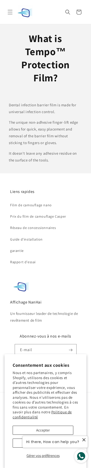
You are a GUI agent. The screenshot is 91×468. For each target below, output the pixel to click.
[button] (10, 12)
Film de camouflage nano (31, 205)
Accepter (43, 430)
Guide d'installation (26, 239)
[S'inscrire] (70, 350)
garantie (17, 250)
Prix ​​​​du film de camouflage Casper (38, 216)
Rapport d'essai (23, 262)
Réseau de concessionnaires (33, 227)
